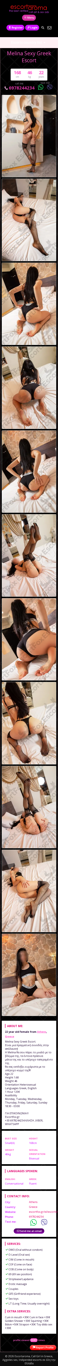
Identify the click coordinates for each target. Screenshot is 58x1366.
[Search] (43, 28)
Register (17, 27)
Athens (41, 1032)
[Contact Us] (49, 28)
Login (34, 27)
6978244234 (21, 88)
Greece (9, 1036)
